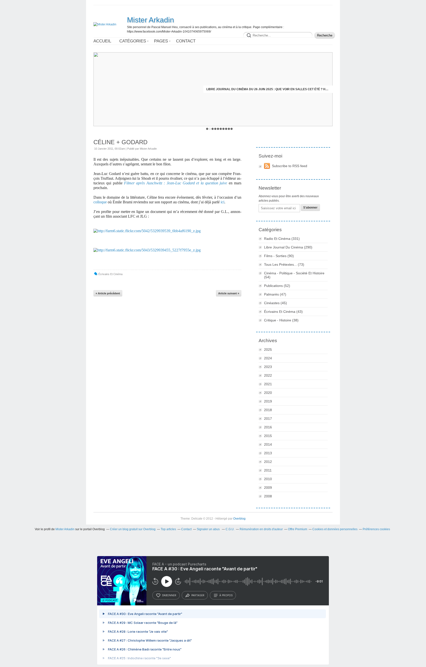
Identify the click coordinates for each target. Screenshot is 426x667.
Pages (161, 41)
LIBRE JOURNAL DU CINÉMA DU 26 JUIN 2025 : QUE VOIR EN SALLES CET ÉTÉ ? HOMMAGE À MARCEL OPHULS (268, 89)
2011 (268, 470)
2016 (268, 427)
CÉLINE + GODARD (120, 142)
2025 (268, 349)
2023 (268, 367)
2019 (268, 401)
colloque (100, 202)
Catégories (132, 41)
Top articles (168, 529)
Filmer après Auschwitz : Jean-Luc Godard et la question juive (175, 183)
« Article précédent (108, 293)
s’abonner (169, 595)
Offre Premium (297, 529)
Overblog (239, 518)
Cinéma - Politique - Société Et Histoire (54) (294, 275)
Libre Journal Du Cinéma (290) (288, 247)
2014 (268, 444)
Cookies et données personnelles (334, 529)
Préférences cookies (376, 529)
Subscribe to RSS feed (289, 166)
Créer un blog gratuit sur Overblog (133, 529)
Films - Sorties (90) (279, 256)
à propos (225, 595)
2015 (268, 436)
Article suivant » (228, 293)
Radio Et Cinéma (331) (282, 239)
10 (232, 129)
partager (197, 595)
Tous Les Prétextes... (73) (284, 264)
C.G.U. (230, 529)
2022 (268, 375)
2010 (268, 479)
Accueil (102, 41)
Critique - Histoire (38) (281, 320)
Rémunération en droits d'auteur (261, 529)
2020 (268, 393)
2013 (268, 453)
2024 (268, 358)
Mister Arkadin (150, 20)
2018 (268, 410)
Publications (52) (277, 286)
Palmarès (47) (275, 294)
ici (222, 202)
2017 (268, 419)
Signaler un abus (208, 529)
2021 (268, 384)
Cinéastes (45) (275, 303)
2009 (268, 488)
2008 (268, 496)
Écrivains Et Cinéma (110, 274)
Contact (185, 41)
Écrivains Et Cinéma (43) (283, 312)
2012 (268, 462)
